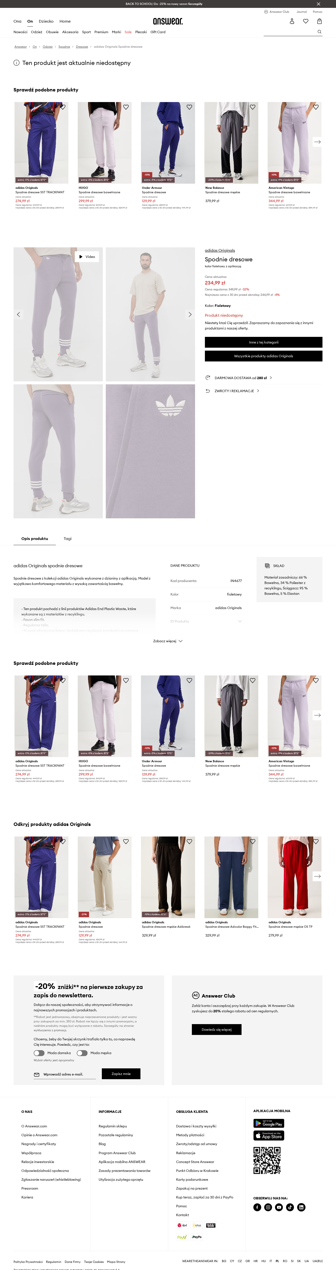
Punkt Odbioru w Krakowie (197, 1170)
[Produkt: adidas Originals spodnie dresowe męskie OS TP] (294, 877)
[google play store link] (268, 1123)
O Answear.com (34, 1126)
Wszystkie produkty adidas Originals (263, 356)
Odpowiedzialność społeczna (45, 1170)
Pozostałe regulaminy (116, 1135)
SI (292, 1261)
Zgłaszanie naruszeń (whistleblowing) (51, 1179)
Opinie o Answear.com (39, 1135)
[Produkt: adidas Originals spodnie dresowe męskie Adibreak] (168, 877)
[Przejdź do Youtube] (279, 1207)
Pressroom (29, 1188)
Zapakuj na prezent (192, 1188)
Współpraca (31, 1153)
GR (247, 1261)
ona (17, 21)
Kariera (27, 1197)
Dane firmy (73, 1262)
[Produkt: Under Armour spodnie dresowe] (168, 143)
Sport (86, 32)
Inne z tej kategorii (263, 342)
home (65, 21)
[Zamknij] (318, 4)
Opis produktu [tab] (34, 538)
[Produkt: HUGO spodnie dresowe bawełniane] (105, 143)
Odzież (36, 32)
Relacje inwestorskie (37, 1162)
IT (271, 1261)
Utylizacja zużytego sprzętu (121, 1179)
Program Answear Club (117, 1153)
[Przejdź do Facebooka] (257, 1207)
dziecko (46, 21)
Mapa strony (116, 1262)
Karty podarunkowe (192, 1179)
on (30, 21)
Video (90, 256)
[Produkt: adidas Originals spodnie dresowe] (105, 877)
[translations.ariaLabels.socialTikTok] (290, 1207)
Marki (116, 32)
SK (299, 1261)
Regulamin (53, 1262)
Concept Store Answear (195, 1162)
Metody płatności (190, 1135)
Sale (128, 32)
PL (277, 1261)
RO (285, 1261)
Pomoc (181, 1206)
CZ (240, 1261)
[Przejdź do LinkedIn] (301, 1207)
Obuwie (52, 32)
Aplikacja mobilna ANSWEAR (122, 1162)
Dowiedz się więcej (217, 1029)
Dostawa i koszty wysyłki (196, 1126)
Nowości (20, 32)
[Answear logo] (168, 21)
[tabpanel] (168, 595)
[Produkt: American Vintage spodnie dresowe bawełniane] (294, 143)
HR (256, 1261)
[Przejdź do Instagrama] (268, 1207)
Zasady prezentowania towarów (125, 1170)
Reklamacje (185, 1153)
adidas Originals (220, 250)
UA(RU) (318, 1261)
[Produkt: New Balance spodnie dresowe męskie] (231, 143)
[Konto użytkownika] (292, 21)
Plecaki (141, 32)
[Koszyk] (319, 21)
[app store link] (268, 1134)
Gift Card (158, 32)
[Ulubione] (306, 21)
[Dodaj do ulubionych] (62, 107)
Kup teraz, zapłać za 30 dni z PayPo (204, 1197)
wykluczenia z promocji (50, 1030)
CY (232, 1261)
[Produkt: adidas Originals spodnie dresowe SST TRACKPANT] (41, 143)
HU (263, 1261)
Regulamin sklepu (113, 1126)
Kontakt (182, 1215)
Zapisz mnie (121, 1074)
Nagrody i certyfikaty (38, 1144)
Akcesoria (70, 32)
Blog (102, 1144)
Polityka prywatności (28, 1262)
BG (224, 1261)
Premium (101, 32)
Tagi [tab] (68, 538)
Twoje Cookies (94, 1262)
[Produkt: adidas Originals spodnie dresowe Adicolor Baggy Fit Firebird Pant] (231, 877)
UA (307, 1261)
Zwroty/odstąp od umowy (196, 1144)
